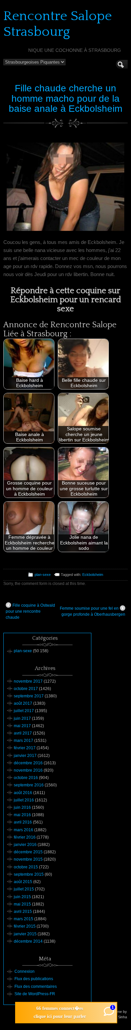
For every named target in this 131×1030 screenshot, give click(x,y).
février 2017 (25, 748)
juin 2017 (22, 718)
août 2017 (23, 703)
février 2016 (25, 837)
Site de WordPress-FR (34, 994)
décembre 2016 (28, 763)
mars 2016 (23, 830)
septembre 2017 (29, 696)
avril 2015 (23, 911)
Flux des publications (33, 978)
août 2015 (23, 881)
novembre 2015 (28, 859)
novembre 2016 (28, 770)
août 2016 (23, 792)
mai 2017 (22, 725)
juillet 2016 (24, 800)
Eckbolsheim (92, 575)
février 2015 (25, 926)
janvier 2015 (25, 934)
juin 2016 (22, 807)
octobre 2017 (26, 688)
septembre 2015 (29, 874)
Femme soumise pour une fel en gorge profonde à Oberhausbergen (92, 611)
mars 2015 (23, 919)
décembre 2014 (28, 941)
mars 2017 (23, 740)
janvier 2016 (25, 844)
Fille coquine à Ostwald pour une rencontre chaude (30, 611)
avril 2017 (23, 733)
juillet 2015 (24, 889)
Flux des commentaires (35, 986)
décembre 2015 (28, 852)
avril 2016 (23, 822)
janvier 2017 (25, 755)
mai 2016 (22, 814)
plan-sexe (43, 575)
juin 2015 (22, 896)
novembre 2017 (28, 681)
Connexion (24, 971)
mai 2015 (22, 904)
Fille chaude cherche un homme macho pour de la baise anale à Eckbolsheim (65, 98)
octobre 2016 (26, 777)
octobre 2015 (26, 867)
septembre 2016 (29, 785)
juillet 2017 (24, 710)
